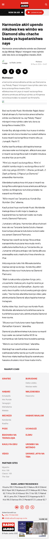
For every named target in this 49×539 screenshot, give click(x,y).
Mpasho (5, 467)
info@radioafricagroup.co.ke (15, 518)
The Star (5, 476)
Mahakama (7, 407)
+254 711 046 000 (11, 515)
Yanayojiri (6, 403)
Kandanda (6, 420)
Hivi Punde (6, 399)
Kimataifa (6, 396)
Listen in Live (36, 12)
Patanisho (30, 396)
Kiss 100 (5, 470)
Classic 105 (7, 473)
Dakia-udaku (31, 383)
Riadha (5, 423)
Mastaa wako (31, 386)
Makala (5, 410)
